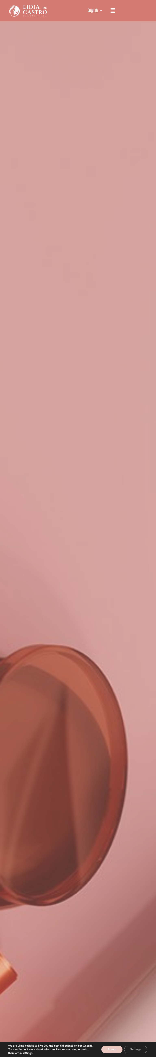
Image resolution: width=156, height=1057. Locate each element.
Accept (111, 1049)
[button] (94, 11)
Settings (135, 1049)
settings (27, 1053)
